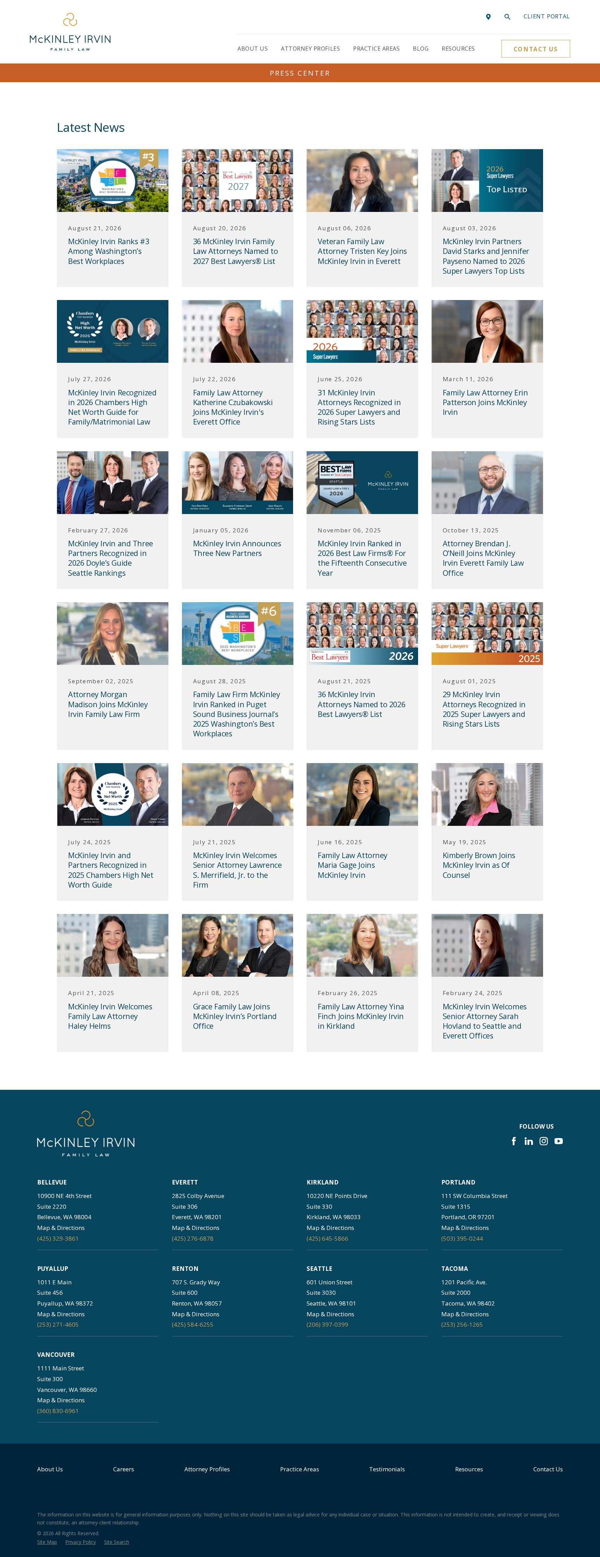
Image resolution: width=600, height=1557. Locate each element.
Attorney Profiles (207, 1469)
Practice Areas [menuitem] (376, 48)
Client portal (547, 16)
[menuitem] (47, 1542)
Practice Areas (299, 1469)
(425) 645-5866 (327, 1238)
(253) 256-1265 (462, 1324)
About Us (50, 1469)
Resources (469, 1469)
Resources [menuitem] (458, 48)
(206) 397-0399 (327, 1324)
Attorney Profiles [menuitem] (310, 48)
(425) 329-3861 (58, 1238)
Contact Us (536, 49)
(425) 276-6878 (193, 1238)
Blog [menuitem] (420, 48)
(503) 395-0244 (462, 1238)
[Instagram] (544, 1141)
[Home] (70, 32)
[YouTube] (559, 1141)
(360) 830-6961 (58, 1411)
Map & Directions (61, 1228)
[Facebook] (514, 1141)
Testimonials (387, 1469)
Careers (123, 1469)
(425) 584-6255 (193, 1324)
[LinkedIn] (529, 1141)
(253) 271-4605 (58, 1324)
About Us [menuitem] (253, 48)
